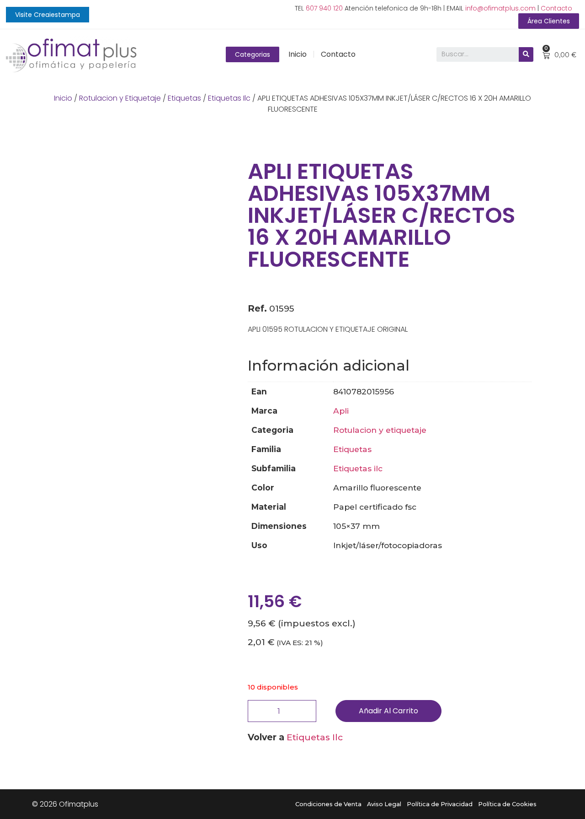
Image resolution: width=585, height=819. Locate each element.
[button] (47, 14)
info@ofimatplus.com (500, 8)
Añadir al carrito (388, 711)
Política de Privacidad (440, 804)
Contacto (556, 8)
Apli (341, 410)
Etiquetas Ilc (229, 98)
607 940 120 (324, 8)
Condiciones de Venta (328, 804)
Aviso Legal (384, 804)
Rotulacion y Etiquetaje (120, 98)
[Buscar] (526, 54)
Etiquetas (184, 98)
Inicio (297, 54)
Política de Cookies (507, 804)
